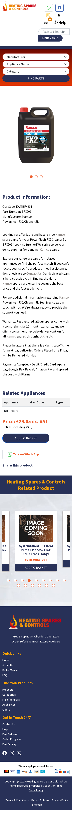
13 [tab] (39, 585)
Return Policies (40, 800)
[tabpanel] (36, 135)
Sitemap (37, 804)
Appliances (9, 704)
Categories (9, 694)
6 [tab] (43, 580)
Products (7, 689)
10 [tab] (18, 585)
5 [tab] (36, 580)
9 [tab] (64, 580)
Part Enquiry (9, 744)
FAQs (5, 675)
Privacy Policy (60, 800)
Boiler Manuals (11, 670)
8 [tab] (57, 580)
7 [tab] (50, 580)
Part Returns (9, 734)
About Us (7, 665)
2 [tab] (36, 176)
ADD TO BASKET (26, 438)
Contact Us (34, 273)
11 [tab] (25, 585)
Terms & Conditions (17, 800)
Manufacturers (11, 699)
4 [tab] (29, 580)
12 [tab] (32, 585)
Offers (6, 709)
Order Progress (11, 739)
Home (6, 660)
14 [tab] (46, 585)
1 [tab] (31, 176)
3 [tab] (41, 176)
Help (62, 22)
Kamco (60, 234)
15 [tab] (53, 585)
